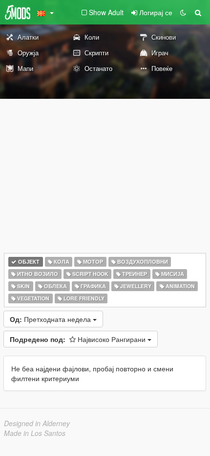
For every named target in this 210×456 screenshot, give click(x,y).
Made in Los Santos (34, 433)
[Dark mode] (183, 12)
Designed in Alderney (37, 423)
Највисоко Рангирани (78, 339)
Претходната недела (51, 319)
